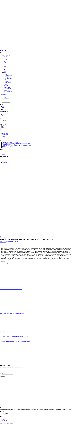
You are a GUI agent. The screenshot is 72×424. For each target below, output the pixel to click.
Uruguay (5, 70)
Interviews (3, 108)
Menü (1, 52)
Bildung (6, 79)
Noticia (1, 236)
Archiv (1, 120)
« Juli (1, 129)
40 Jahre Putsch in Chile (5, 134)
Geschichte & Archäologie (7, 73)
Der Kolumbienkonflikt (5, 138)
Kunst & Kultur (6, 78)
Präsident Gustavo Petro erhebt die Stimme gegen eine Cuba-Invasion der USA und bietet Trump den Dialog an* (17, 143)
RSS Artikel (3, 154)
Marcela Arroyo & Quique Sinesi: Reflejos (7, 146)
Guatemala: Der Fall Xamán (4, 137)
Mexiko (5, 66)
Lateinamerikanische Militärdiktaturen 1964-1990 (8, 132)
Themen (3, 72)
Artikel (3, 107)
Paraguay (5, 68)
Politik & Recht (6, 85)
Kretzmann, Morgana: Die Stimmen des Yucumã (8, 144)
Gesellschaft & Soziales (7, 87)
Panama (5, 67)
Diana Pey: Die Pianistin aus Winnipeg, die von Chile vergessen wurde (11, 142)
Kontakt (5, 97)
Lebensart (6, 80)
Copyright (3, 419)
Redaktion (1, 241)
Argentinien (5, 56)
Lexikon (3, 109)
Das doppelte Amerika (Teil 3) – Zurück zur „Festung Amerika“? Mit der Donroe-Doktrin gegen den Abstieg (16, 145)
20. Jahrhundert (7, 76)
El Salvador (5, 61)
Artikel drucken (15, 241)
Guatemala (5, 62)
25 (1, 127)
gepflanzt (3, 116)
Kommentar (2, 373)
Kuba (4, 65)
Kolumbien (5, 64)
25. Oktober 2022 (2, 237)
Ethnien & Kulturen (6, 77)
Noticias (3, 106)
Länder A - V (4, 55)
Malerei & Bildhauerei (8, 82)
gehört (3, 114)
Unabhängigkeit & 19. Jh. (8, 75)
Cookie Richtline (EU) (5, 421)
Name (1, 374)
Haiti (4, 63)
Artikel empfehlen (10, 241)
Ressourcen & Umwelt (7, 90)
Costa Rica (5, 59)
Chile (4, 58)
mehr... (3, 147)
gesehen (3, 113)
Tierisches (5, 99)
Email (2, 376)
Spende (3, 161)
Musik (6, 83)
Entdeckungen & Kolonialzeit (9, 74)
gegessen (3, 115)
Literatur (6, 81)
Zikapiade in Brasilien (5, 133)
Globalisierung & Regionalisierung (8, 88)
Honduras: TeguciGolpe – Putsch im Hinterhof (8, 135)
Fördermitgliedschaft (6, 98)
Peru (4, 69)
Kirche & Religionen (6, 93)
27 (3, 127)
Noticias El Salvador (3, 242)
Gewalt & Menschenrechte (7, 86)
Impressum (5, 96)
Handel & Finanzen (6, 89)
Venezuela (5, 71)
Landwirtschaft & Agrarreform (8, 91)
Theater (6, 84)
